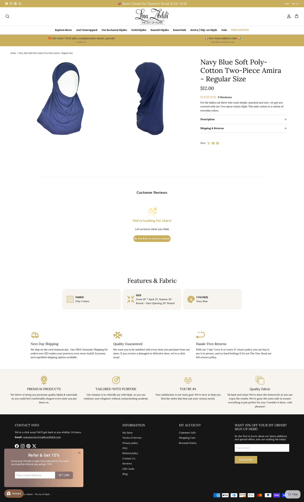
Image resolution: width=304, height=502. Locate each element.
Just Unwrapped (86, 30)
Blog (125, 473)
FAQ (124, 448)
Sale (224, 30)
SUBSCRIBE (246, 459)
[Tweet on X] (208, 143)
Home (13, 53)
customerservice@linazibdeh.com (42, 437)
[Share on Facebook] (213, 143)
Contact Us (128, 458)
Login (286, 3)
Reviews (127, 463)
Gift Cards (128, 468)
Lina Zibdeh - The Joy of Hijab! (36, 494)
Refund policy (130, 453)
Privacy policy (130, 443)
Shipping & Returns (212, 128)
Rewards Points (187, 443)
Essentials (179, 30)
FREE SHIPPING (240, 30)
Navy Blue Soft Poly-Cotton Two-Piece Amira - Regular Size (46, 53)
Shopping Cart (187, 437)
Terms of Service (132, 437)
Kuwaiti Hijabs (160, 30)
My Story (127, 432)
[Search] (7, 16)
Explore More (63, 30)
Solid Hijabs (138, 30)
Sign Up (295, 3)
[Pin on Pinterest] (217, 143)
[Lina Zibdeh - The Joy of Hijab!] (152, 16)
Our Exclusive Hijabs (114, 30)
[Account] (288, 16)
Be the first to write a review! (152, 238)
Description (207, 119)
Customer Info (187, 432)
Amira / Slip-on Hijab (203, 30)
